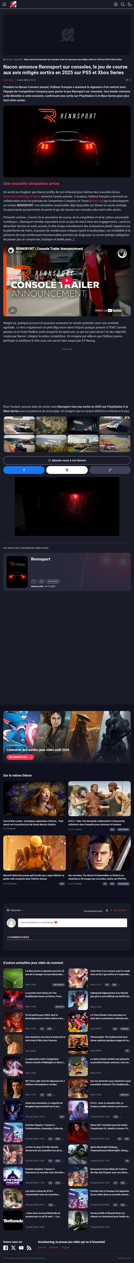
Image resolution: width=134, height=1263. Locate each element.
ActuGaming (13, 4)
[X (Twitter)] (13, 1248)
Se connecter (120, 910)
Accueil (9, 59)
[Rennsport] (17, 571)
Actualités (18, 59)
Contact (42, 1247)
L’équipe (65, 1247)
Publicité (53, 1247)
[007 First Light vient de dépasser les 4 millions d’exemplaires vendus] (13, 1088)
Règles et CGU (124, 1258)
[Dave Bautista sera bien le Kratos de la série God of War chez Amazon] (13, 1044)
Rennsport (40, 559)
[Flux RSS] (29, 1248)
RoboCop (96, 201)
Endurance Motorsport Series (21, 196)
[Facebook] (5, 1248)
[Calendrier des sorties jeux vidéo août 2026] (67, 737)
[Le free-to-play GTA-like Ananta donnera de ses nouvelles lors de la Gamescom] (13, 1154)
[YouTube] (21, 1248)
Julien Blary (8, 80)
